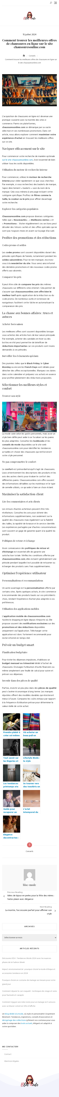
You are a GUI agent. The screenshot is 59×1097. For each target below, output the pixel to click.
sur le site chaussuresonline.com (17, 160)
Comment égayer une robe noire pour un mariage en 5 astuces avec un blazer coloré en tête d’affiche (28, 1004)
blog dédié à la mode (14, 1014)
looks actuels (26, 1023)
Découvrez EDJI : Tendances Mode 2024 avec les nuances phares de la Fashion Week (26, 960)
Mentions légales (11, 1061)
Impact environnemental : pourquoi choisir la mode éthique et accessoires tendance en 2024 (28, 971)
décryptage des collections (14, 1020)
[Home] (24, 56)
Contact (7, 1054)
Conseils (29, 851)
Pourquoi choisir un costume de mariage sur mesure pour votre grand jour (28, 982)
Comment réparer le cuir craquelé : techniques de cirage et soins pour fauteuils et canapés (29, 993)
